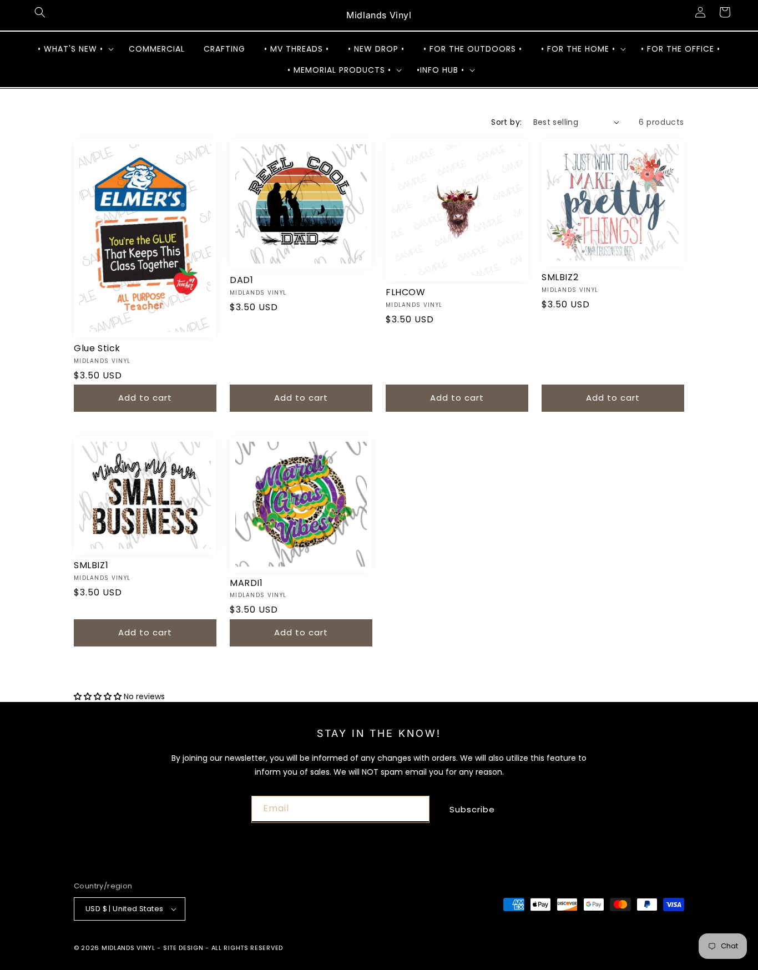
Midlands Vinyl (128, 947)
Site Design (183, 947)
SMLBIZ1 (91, 566)
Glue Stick (97, 349)
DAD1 (241, 280)
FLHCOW (406, 293)
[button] (40, 12)
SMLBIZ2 (560, 278)
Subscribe (472, 809)
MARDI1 (246, 583)
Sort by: (506, 122)
